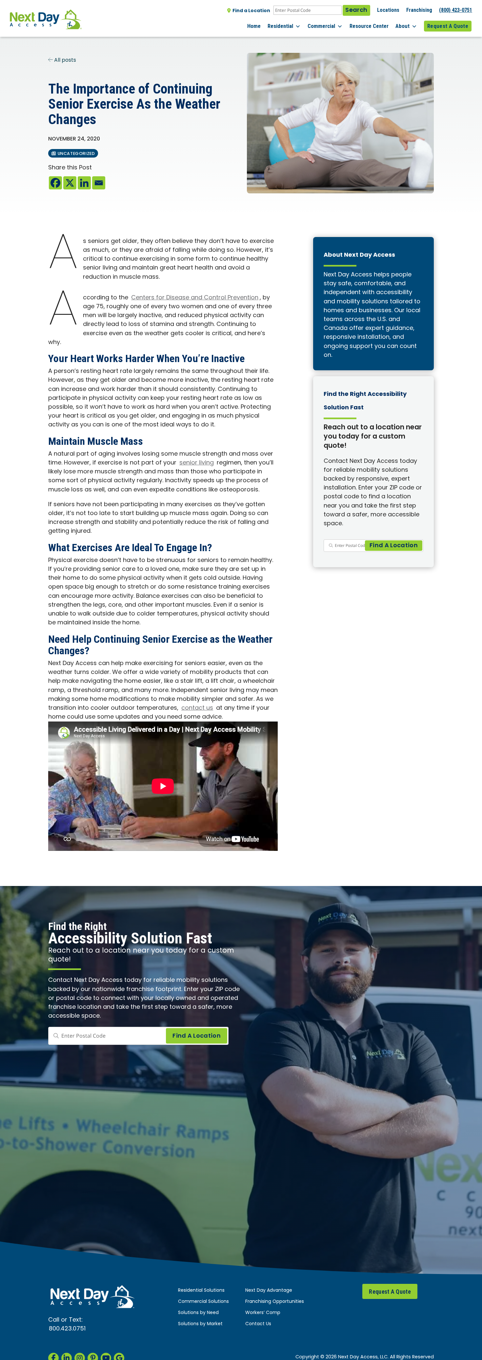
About (402, 26)
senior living (196, 463)
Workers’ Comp (262, 1313)
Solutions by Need (198, 1313)
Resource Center (369, 26)
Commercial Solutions (203, 1302)
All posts (64, 60)
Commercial (321, 26)
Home (254, 26)
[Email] (98, 182)
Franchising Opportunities (274, 1302)
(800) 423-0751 (455, 10)
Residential (280, 26)
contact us (197, 708)
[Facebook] (55, 182)
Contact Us (258, 1324)
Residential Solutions (201, 1290)
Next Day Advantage (268, 1290)
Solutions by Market (200, 1324)
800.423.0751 (67, 1329)
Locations (388, 10)
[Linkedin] (84, 182)
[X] (69, 182)
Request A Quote (447, 26)
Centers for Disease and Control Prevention (194, 298)
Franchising (419, 10)
